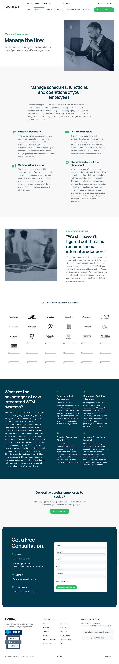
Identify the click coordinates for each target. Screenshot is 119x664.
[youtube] (107, 3)
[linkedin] (110, 3)
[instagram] (104, 3)
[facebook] (98, 3)
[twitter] (101, 3)
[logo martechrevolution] (12, 6)
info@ (14, 579)
